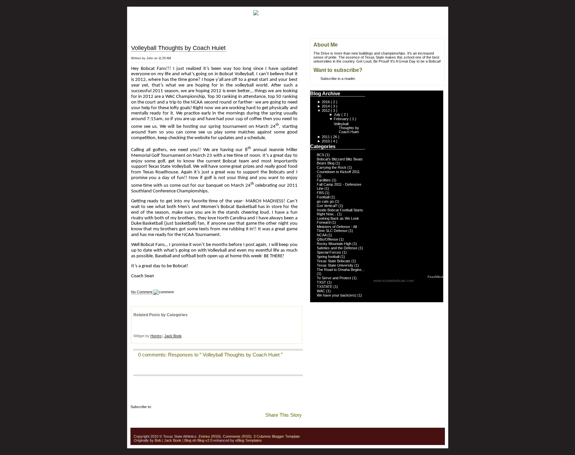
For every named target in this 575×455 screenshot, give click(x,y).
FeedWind (435, 277)
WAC (321, 291)
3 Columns (262, 436)
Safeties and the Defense (337, 248)
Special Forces (329, 252)
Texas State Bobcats (334, 261)
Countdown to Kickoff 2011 (338, 172)
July (337, 114)
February (342, 119)
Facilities (324, 180)
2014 (326, 106)
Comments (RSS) (237, 436)
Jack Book (173, 336)
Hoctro (155, 336)
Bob (158, 440)
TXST (322, 282)
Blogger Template (285, 436)
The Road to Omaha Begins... (341, 270)
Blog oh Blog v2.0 (198, 440)
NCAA (322, 235)
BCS (321, 155)
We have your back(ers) (337, 295)
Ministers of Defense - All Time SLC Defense (337, 229)
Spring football (328, 257)
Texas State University (335, 265)
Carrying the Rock (332, 167)
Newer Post (301, 48)
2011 (326, 137)
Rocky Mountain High (334, 244)
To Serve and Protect (334, 278)
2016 (326, 102)
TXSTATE (325, 287)
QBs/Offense (328, 239)
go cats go (326, 201)
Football (323, 197)
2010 (326, 141)
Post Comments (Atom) (172, 407)
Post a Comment (146, 368)
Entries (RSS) (210, 436)
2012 (326, 111)
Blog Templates (249, 440)
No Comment (142, 292)
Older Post (301, 62)
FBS (321, 193)
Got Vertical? (327, 206)
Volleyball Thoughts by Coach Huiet (178, 48)
